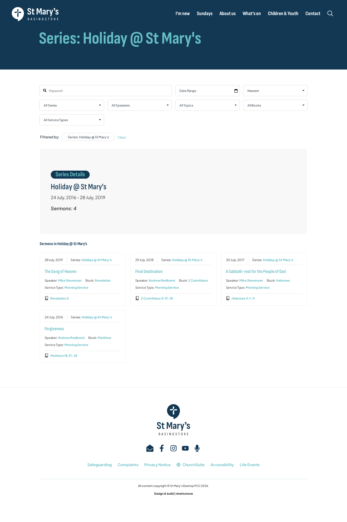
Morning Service (76, 287)
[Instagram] (173, 448)
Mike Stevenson (70, 280)
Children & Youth (283, 13)
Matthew (104, 338)
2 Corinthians (198, 280)
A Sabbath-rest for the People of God (256, 271)
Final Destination (149, 271)
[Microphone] (197, 448)
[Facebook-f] (161, 448)
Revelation (103, 280)
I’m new (183, 13)
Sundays (204, 13)
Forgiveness (54, 329)
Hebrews (283, 280)
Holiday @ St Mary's (96, 260)
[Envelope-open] (149, 448)
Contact (312, 13)
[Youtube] (185, 448)
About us (228, 13)
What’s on (252, 13)
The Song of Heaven (60, 271)
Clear (122, 137)
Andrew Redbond (162, 280)
